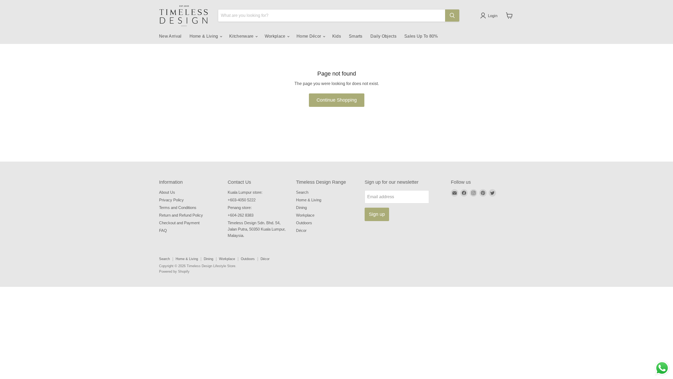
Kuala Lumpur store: (245, 192)
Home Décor (309, 36)
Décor (301, 230)
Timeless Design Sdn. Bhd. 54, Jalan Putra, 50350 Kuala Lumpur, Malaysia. (256, 229)
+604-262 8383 (240, 215)
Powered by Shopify (174, 271)
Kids (336, 36)
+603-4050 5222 (242, 200)
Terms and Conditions (177, 207)
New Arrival (170, 36)
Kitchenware (242, 36)
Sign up (377, 214)
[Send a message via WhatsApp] (662, 368)
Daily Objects (383, 36)
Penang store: (240, 207)
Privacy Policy (171, 200)
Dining (301, 207)
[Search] (452, 15)
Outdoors (304, 223)
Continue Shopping (337, 100)
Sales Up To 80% (421, 36)
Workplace (276, 36)
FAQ (163, 230)
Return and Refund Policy (181, 215)
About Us (167, 192)
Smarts (356, 36)
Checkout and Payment (179, 223)
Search (302, 192)
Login (493, 15)
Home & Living (204, 36)
